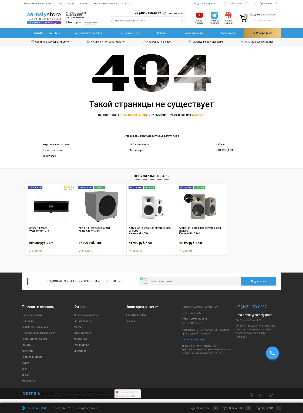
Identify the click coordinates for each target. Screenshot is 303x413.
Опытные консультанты (259, 41)
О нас (59, 3)
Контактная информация (35, 327)
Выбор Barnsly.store (136, 315)
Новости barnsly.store (105, 3)
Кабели (161, 33)
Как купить (27, 351)
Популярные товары (151, 176)
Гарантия (27, 345)
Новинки (130, 321)
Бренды (84, 3)
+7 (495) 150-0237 (148, 13)
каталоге (197, 115)
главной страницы (135, 115)
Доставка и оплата (32, 315)
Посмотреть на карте (194, 339)
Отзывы (70, 3)
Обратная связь (36, 408)
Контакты (127, 3)
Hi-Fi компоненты (129, 33)
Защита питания (193, 33)
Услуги (25, 362)
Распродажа (263, 33)
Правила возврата (32, 357)
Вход (196, 3)
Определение (90, 22)
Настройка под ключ (159, 41)
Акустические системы (88, 33)
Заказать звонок (176, 13)
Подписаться (259, 281)
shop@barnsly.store (258, 315)
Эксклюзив (49, 156)
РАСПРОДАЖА (225, 150)
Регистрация (209, 3)
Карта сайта (28, 380)
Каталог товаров (45, 33)
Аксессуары (228, 33)
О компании (28, 321)
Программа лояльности (37, 3)
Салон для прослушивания (208, 41)
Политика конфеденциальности (39, 333)
